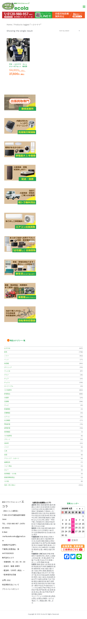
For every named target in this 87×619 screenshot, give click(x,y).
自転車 (6, 443)
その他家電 (8, 435)
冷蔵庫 (6, 397)
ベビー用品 (8, 466)
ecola (21, 8)
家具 (5, 352)
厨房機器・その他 (10, 473)
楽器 (5, 455)
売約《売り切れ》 (10, 485)
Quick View (18, 59)
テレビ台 (7, 371)
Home (9, 24)
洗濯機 (6, 401)
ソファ (6, 356)
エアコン (7, 416)
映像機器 (7, 409)
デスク (6, 375)
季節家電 (7, 424)
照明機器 (7, 432)
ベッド (6, 359)
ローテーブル (8, 386)
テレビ (6, 405)
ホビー (6, 470)
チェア (6, 378)
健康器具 (7, 462)
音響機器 (7, 413)
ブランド (7, 439)
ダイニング (8, 367)
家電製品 (7, 394)
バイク (6, 447)
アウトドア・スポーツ (11, 458)
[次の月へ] (83, 508)
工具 (5, 451)
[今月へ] (79, 508)
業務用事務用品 (9, 477)
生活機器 (7, 420)
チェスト (7, 382)
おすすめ (7, 348)
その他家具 (8, 390)
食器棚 (6, 363)
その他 (6, 481)
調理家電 (7, 428)
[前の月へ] (76, 508)
